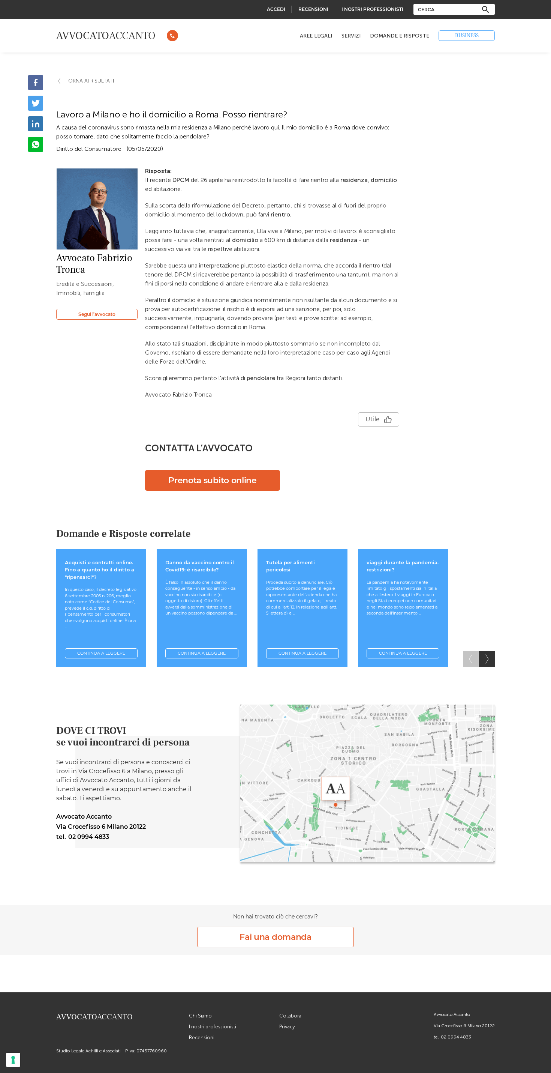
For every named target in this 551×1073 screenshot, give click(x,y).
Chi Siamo (200, 1016)
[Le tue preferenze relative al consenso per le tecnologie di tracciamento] (13, 1060)
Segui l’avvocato (96, 314)
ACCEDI (276, 9)
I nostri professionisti (212, 1026)
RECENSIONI (313, 9)
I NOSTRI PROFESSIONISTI (372, 9)
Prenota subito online (212, 480)
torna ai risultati (89, 81)
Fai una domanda (275, 937)
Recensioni (201, 1037)
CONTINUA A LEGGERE (101, 653)
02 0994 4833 (456, 1037)
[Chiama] (172, 35)
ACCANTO (106, 35)
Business (467, 35)
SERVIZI (351, 36)
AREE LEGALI (316, 36)
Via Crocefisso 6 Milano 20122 (464, 1025)
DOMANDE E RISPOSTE (399, 36)
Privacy (287, 1026)
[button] (487, 659)
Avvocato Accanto (452, 1014)
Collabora (290, 1016)
